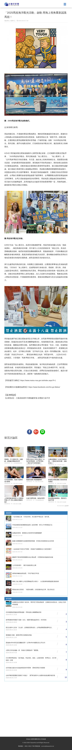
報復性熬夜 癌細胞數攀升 (34, 479)
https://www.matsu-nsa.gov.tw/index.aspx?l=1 (38, 380)
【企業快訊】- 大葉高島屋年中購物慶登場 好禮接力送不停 (27, 398)
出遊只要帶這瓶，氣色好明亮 (35, 498)
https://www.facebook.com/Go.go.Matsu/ (44, 387)
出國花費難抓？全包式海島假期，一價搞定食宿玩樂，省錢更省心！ (57, 461)
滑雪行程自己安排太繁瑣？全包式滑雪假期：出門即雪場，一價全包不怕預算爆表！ (35, 461)
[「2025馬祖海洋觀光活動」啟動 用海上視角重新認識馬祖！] (29, 432)
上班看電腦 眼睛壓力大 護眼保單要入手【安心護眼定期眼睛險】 (13, 500)
